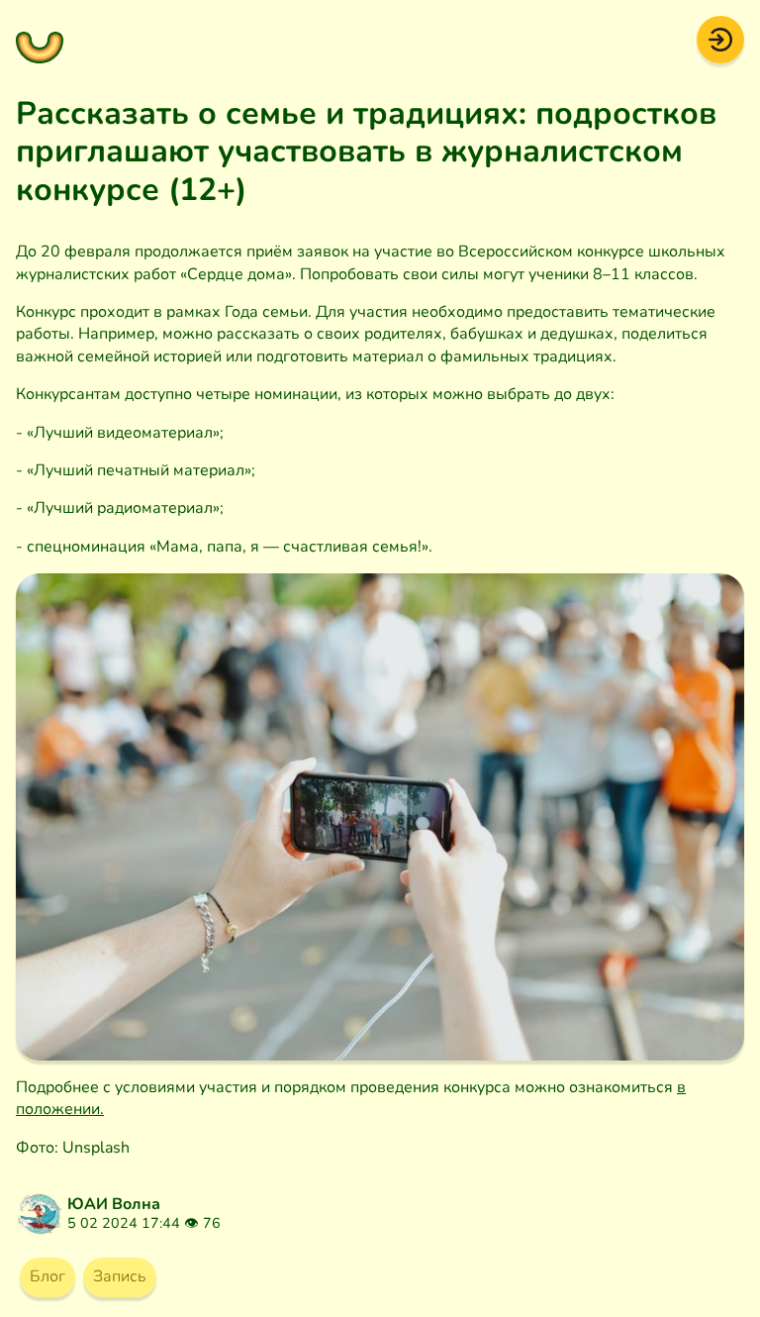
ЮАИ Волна (113, 1204)
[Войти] (720, 39)
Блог (47, 1276)
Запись (119, 1276)
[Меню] (39, 39)
